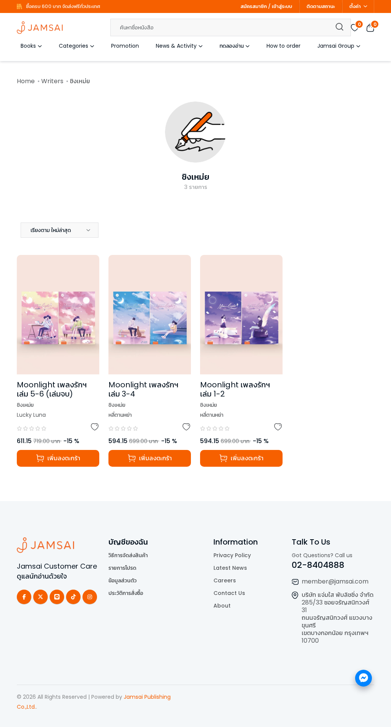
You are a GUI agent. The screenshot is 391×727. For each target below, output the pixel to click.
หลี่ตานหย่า (120, 415)
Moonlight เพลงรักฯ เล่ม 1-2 (235, 389)
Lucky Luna (31, 415)
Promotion (125, 46)
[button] (60, 230)
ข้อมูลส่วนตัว (122, 580)
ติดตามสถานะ (321, 6)
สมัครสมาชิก (254, 6)
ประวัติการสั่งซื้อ (125, 593)
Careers (224, 580)
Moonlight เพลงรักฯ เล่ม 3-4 (143, 389)
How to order (284, 46)
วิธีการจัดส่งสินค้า (128, 555)
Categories (73, 46)
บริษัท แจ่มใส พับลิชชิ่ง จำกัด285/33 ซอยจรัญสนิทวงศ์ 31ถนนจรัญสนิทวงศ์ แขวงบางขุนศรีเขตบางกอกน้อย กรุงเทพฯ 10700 (337, 617)
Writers (52, 81)
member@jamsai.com (335, 581)
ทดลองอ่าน (232, 46)
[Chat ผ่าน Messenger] (363, 678)
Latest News (230, 568)
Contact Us (229, 593)
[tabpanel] (195, 370)
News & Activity (176, 46)
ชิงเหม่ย (195, 177)
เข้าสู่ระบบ (282, 6)
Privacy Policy (232, 555)
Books (28, 46)
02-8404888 (318, 565)
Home (26, 81)
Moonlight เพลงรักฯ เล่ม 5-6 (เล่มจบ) (52, 389)
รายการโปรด (122, 568)
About (222, 605)
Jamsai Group (335, 46)
